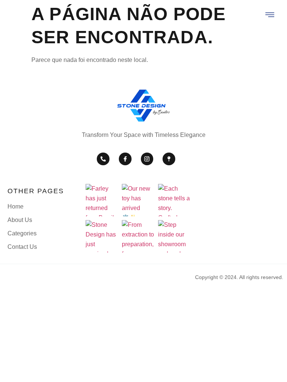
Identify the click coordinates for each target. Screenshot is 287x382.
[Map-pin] (169, 159)
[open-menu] (270, 15)
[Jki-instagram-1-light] (147, 159)
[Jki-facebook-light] (125, 159)
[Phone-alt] (103, 159)
